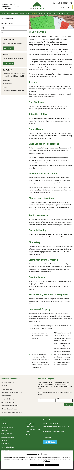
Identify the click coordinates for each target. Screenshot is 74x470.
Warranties (34, 13)
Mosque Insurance (12, 13)
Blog (58, 13)
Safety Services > (7, 23)
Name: (39, 398)
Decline (37, 465)
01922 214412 (66, 3)
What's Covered (24, 13)
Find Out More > (8, 63)
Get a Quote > (65, 7)
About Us (42, 13)
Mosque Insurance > (7, 18)
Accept (52, 465)
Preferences (22, 465)
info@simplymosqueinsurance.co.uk (13, 90)
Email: (57, 398)
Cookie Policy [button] (59, 459)
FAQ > (3, 28)
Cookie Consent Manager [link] (33, 454)
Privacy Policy (5, 450)
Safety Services (6, 434)
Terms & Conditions (7, 447)
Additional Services (7, 437)
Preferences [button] (47, 461)
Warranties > (5, 33)
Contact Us (64, 13)
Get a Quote (5, 424)
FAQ (54, 13)
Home (3, 13)
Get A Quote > (49, 437)
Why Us (49, 13)
